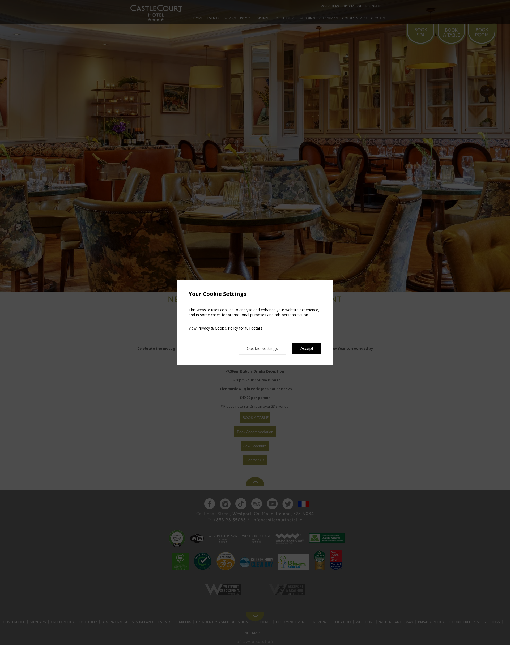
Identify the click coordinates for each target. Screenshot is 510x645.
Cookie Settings (262, 348)
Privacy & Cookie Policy (218, 328)
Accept (306, 348)
